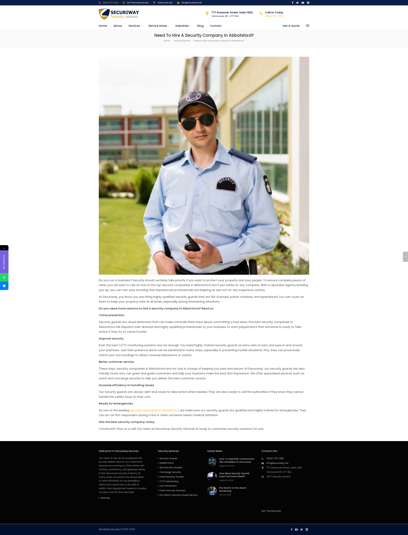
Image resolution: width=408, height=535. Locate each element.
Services (134, 26)
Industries (182, 26)
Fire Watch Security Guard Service (178, 495)
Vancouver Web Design (149, 529)
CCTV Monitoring (169, 481)
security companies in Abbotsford (154, 410)
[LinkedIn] (307, 2)
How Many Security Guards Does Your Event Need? (234, 475)
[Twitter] (297, 2)
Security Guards (168, 458)
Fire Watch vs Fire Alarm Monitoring (232, 489)
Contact (216, 26)
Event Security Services (172, 490)
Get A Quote (291, 26)
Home (103, 26)
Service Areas (157, 26)
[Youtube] (303, 2)
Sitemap (105, 498)
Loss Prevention (168, 485)
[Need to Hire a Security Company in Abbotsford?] (204, 166)
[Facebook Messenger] (4, 286)
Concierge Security (170, 472)
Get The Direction (271, 511)
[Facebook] (293, 2)
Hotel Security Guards (172, 476)
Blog (200, 26)
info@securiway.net (277, 463)
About (117, 26)
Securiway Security (109, 529)
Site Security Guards (171, 467)
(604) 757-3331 (110, 2)
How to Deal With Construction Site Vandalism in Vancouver (236, 460)
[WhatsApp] (4, 277)
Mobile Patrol (167, 462)
